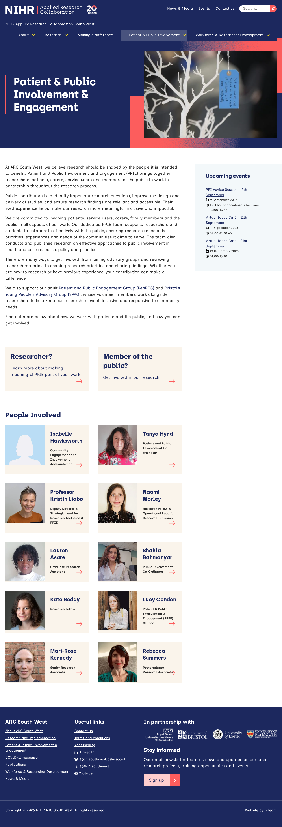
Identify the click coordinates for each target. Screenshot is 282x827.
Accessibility (84, 745)
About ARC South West (24, 731)
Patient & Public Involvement (154, 35)
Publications (15, 764)
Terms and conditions (92, 738)
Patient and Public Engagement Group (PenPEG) (106, 288)
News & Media (180, 8)
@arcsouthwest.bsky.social (102, 759)
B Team (270, 810)
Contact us (225, 8)
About (24, 35)
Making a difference (95, 35)
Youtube (86, 773)
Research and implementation (30, 738)
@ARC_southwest (94, 766)
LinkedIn (87, 752)
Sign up (156, 780)
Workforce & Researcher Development (229, 35)
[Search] (273, 8)
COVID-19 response (21, 757)
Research (53, 35)
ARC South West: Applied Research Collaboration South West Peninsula (43, 9)
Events (204, 8)
